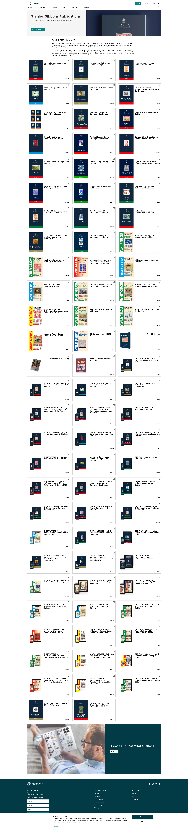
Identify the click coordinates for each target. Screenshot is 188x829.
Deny (142, 821)
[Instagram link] (152, 783)
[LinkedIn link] (159, 783)
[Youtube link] (156, 783)
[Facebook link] (149, 783)
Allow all (142, 816)
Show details (56, 826)
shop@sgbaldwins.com (115, 54)
